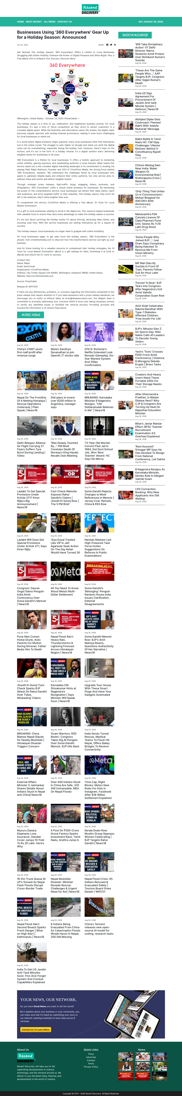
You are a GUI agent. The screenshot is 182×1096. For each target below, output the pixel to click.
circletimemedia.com (41, 239)
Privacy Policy (91, 1066)
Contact (91, 1060)
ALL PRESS (49, 21)
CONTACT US (64, 21)
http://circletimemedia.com (39, 276)
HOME (20, 21)
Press (91, 1054)
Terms (91, 1063)
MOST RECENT (34, 21)
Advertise (91, 1057)
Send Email (29, 266)
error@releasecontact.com (78, 298)
